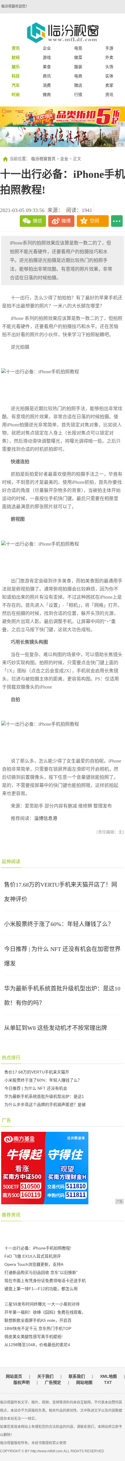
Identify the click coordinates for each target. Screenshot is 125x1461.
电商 (78, 76)
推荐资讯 (11, 1214)
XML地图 (108, 1376)
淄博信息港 (45, 818)
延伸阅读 (11, 861)
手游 (109, 48)
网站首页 (14, 1376)
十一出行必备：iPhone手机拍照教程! (37, 1248)
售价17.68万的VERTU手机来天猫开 (36, 1072)
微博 (66, 220)
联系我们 (77, 1376)
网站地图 (84, 1382)
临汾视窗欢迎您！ (15, 6)
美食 (47, 66)
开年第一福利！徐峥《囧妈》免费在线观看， (45, 1312)
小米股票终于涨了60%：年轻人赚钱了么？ (59, 924)
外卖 (109, 57)
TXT (108, 1382)
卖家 (109, 85)
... (117, 221)
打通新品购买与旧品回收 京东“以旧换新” (41, 1272)
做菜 (78, 57)
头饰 (109, 66)
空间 (94, 220)
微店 (78, 85)
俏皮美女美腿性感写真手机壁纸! (33, 1336)
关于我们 (45, 1376)
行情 (78, 94)
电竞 (78, 48)
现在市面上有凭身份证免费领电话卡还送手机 (45, 1280)
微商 (47, 94)
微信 (37, 220)
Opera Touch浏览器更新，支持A (33, 1264)
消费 (47, 85)
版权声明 (21, 1382)
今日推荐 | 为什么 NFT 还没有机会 (35, 1088)
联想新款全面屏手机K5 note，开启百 (38, 1320)
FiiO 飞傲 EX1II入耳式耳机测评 (32, 1256)
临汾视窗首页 (43, 159)
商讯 (47, 76)
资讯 (109, 94)
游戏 (47, 57)
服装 (78, 66)
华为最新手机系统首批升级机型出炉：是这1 (44, 1096)
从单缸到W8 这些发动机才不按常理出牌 (55, 1028)
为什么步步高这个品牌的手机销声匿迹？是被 (45, 1104)
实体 (109, 76)
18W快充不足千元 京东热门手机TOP (37, 1328)
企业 (47, 48)
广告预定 (53, 1382)
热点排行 (11, 1057)
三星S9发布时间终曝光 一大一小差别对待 (42, 1304)
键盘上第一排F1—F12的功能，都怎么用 (41, 1288)
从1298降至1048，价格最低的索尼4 (37, 1344)
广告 (6, 1120)
